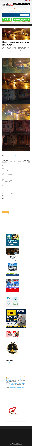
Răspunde (11, 174)
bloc (14, 155)
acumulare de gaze (11, 155)
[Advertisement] (17, 223)
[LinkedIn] (27, 0)
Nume (3, 195)
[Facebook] (25, 0)
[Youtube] (29, 0)
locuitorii (19, 155)
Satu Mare (26, 155)
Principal (24, 155)
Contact (13, 443)
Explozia (16, 155)
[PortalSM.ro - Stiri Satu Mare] (7, 5)
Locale (3, 41)
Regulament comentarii (17, 443)
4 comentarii (12, 45)
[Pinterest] (26, 0)
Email (3, 198)
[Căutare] (29, 25)
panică (21, 155)
